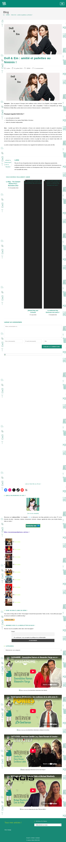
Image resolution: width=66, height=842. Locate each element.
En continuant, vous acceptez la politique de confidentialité (29, 637)
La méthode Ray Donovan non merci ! (53, 311)
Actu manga (8, 829)
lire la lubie (17, 542)
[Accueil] (3, 15)
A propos (38, 837)
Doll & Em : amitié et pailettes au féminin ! (21, 15)
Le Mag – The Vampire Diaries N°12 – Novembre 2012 (13, 183)
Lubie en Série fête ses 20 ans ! (33, 484)
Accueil (28, 837)
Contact (32, 837)
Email (13, 631)
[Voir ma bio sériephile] (33, 513)
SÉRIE (28, 68)
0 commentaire (39, 68)
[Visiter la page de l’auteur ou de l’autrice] (8, 163)
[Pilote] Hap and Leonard (33, 311)
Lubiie (8, 68)
